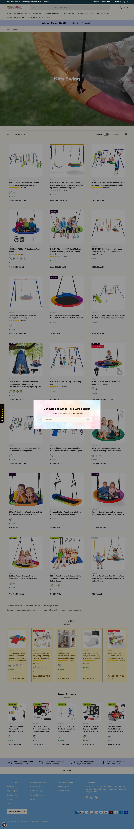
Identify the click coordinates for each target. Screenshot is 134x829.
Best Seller (106, 2)
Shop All (96, 2)
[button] (2, 413)
